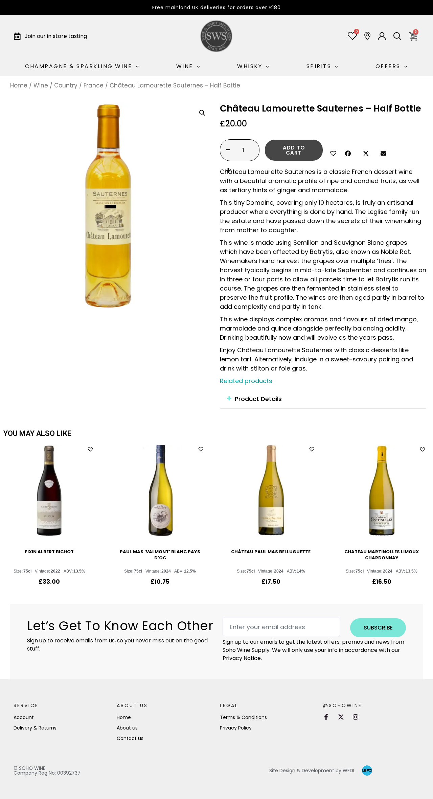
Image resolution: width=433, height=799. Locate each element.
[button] (332, 152)
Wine (40, 85)
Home (18, 85)
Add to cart (294, 150)
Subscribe (378, 628)
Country (65, 85)
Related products (246, 381)
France (94, 85)
